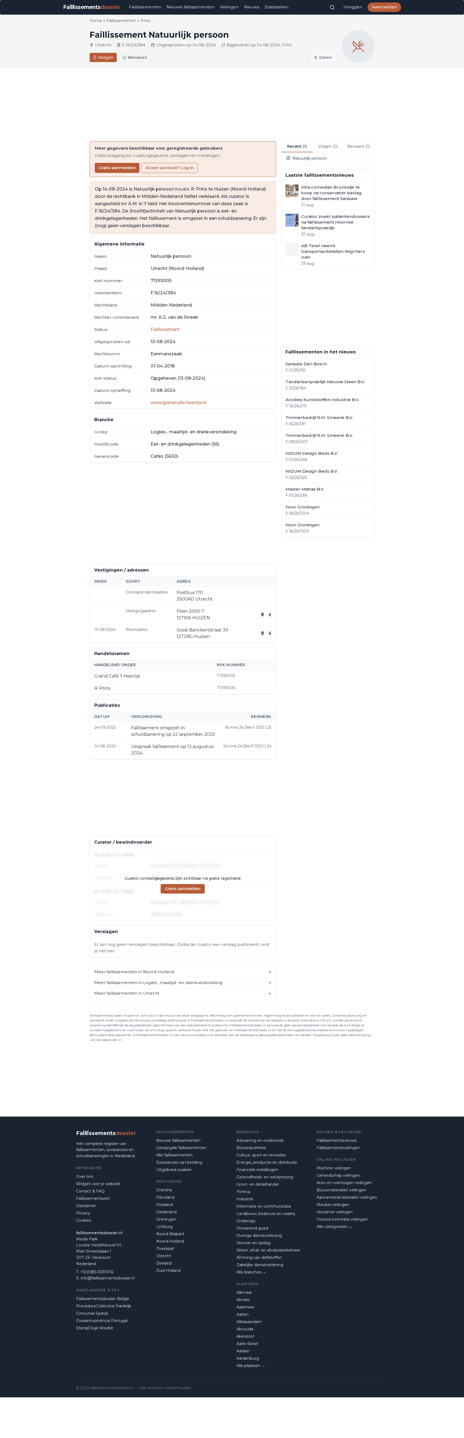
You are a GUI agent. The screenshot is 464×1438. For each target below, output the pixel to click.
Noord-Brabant (170, 1233)
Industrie (244, 1199)
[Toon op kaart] (262, 614)
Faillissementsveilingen (338, 1147)
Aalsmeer (245, 1307)
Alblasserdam (249, 1321)
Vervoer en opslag (253, 1242)
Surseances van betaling (179, 1162)
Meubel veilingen (333, 1204)
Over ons (84, 1176)
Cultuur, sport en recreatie (261, 1155)
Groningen (166, 1219)
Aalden (242, 1351)
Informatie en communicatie (263, 1206)
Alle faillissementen (174, 1155)
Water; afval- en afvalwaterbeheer (268, 1250)
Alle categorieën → (334, 1226)
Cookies (83, 1220)
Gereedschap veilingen (338, 1175)
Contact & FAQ (90, 1191)
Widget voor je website (98, 1183)
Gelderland (166, 1212)
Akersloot (245, 1336)
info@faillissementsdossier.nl (108, 1278)
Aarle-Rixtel (247, 1343)
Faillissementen (145, 6)
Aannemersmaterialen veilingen (347, 1197)
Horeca (243, 1191)
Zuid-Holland (168, 1270)
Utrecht (163, 1255)
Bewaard (358, 146)
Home (96, 20)
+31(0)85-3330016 (96, 1271)
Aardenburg (247, 1358)
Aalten (242, 1314)
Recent (297, 146)
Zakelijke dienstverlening (259, 1264)
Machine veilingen (334, 1168)
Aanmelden (384, 6)
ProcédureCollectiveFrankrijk (103, 1306)
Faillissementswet (93, 1198)
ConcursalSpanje (92, 1313)
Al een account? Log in (170, 167)
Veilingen (229, 6)
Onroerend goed (252, 1228)
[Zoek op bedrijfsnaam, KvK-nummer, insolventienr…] (332, 7)
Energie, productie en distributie (266, 1162)
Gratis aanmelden (117, 167)
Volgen (105, 57)
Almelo (243, 1299)
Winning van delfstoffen (259, 1257)
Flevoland (165, 1197)
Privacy (83, 1213)
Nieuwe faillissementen (191, 6)
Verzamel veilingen (335, 1212)
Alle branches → (251, 1272)
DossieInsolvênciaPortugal (102, 1320)
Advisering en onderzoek (260, 1140)
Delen (325, 57)
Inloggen (352, 6)
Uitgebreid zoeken (174, 1169)
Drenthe (164, 1190)
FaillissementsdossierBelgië (102, 1298)
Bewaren (137, 57)
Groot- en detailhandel (257, 1184)
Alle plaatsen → (250, 1365)
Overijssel (165, 1248)
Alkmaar (244, 1292)
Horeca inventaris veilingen (342, 1219)
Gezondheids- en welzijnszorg (264, 1177)
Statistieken (276, 6)
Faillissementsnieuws (336, 1140)
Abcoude (245, 1329)
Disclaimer (86, 1205)
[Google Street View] (270, 614)
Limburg (164, 1226)
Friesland (164, 1204)
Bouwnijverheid (251, 1147)
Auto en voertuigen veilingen (344, 1182)
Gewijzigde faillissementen (181, 1147)
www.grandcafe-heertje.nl (178, 402)
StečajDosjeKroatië (94, 1328)
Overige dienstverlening (259, 1235)
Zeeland (164, 1263)
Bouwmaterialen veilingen (341, 1190)
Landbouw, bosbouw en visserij (265, 1213)
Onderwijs (245, 1220)
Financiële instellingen (257, 1169)
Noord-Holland (170, 1241)
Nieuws (251, 6)
